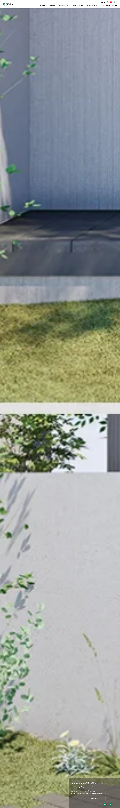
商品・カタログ (72, 5)
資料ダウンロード (84, 5)
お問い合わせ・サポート (111, 5)
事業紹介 (63, 5)
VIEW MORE (94, 796)
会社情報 (54, 5)
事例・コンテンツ (97, 5)
